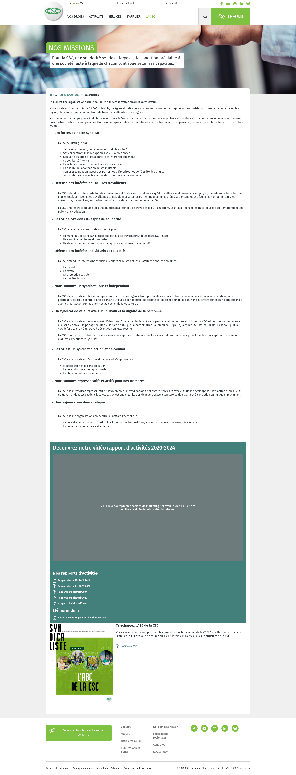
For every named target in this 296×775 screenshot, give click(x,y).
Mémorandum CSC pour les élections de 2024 (82, 617)
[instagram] (235, 4)
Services (114, 17)
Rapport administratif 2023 (72, 597)
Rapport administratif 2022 (72, 603)
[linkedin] (241, 4)
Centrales (159, 744)
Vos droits (75, 17)
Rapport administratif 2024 (72, 592)
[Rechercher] (205, 16)
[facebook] (221, 4)
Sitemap (115, 768)
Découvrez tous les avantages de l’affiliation (83, 733)
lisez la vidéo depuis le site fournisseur (150, 509)
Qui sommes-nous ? (71, 95)
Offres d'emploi (131, 741)
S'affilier (134, 17)
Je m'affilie (235, 17)
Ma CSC (80, 3)
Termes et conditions (57, 768)
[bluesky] (248, 4)
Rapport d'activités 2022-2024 (74, 580)
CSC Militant (160, 751)
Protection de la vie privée (138, 768)
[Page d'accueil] (51, 95)
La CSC (150, 17)
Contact (173, 3)
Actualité (96, 17)
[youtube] (228, 4)
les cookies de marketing (143, 506)
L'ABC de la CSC (129, 646)
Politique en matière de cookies (90, 768)
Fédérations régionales (160, 735)
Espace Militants (126, 3)
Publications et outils (130, 749)
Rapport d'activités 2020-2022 (74, 586)
